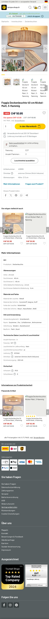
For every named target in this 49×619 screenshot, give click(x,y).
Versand (4, 494)
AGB (3, 500)
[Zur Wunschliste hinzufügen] (44, 113)
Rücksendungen (8, 510)
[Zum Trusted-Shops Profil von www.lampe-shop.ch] (24, 577)
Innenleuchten (16, 21)
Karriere (4, 543)
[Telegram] (26, 195)
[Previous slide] (2, 88)
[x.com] (11, 195)
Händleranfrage (8, 540)
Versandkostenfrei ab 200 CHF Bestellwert (23, 133)
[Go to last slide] (1, 230)
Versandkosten (20, 120)
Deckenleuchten (31, 21)
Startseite (5, 21)
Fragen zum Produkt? (34, 184)
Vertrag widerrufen (9, 507)
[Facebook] (5, 195)
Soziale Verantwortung (10, 546)
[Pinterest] (16, 195)
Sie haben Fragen (8, 484)
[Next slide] (46, 88)
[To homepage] (10, 7)
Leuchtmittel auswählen (24, 160)
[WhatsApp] (21, 195)
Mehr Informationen (11, 184)
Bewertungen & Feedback (12, 536)
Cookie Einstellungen (10, 514)
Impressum (6, 550)
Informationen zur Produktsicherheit (16, 385)
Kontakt (4, 533)
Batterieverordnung (9, 497)
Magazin (4, 530)
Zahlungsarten (7, 490)
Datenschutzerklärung (10, 487)
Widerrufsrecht (7, 504)
